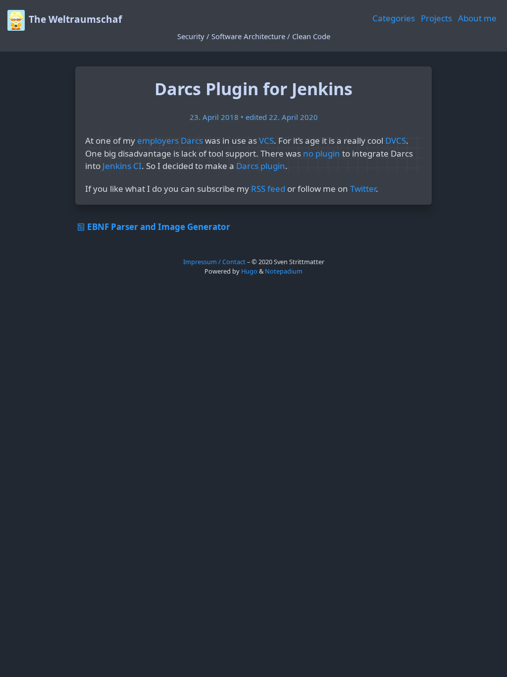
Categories (393, 18)
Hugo (249, 271)
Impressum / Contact (214, 261)
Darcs (192, 140)
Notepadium (284, 271)
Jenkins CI (122, 165)
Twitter (363, 188)
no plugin (321, 153)
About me (477, 18)
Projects (436, 18)
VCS (266, 140)
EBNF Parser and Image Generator (158, 226)
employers (158, 140)
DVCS (395, 140)
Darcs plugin (260, 165)
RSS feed (268, 188)
